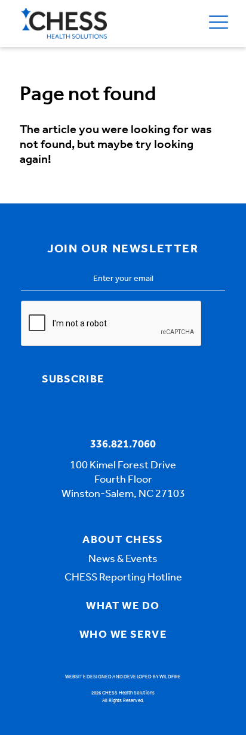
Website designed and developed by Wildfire (123, 677)
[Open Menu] (218, 24)
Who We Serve (123, 635)
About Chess (123, 540)
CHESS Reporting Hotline (123, 578)
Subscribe (73, 380)
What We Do (122, 606)
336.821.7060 (123, 445)
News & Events (123, 559)
